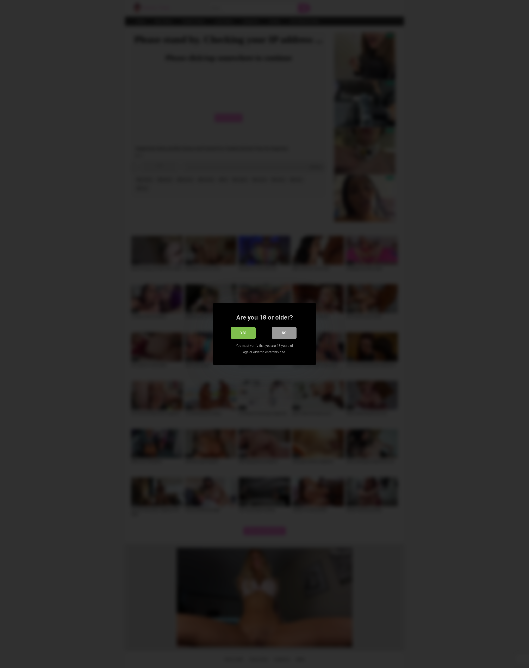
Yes (243, 333)
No (284, 333)
